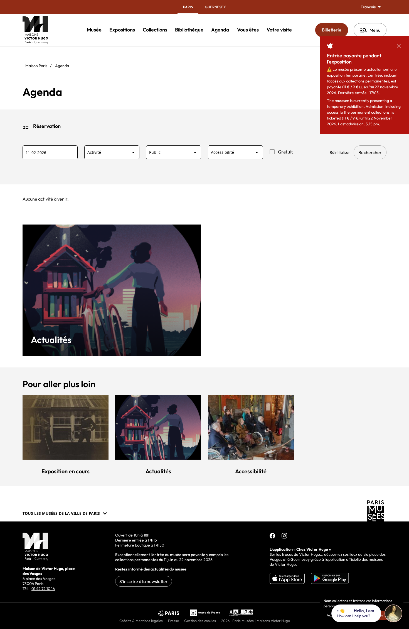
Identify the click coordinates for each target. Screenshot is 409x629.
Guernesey (215, 7)
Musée (94, 29)
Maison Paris (36, 65)
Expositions (122, 29)
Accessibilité (251, 471)
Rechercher (370, 152)
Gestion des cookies (200, 620)
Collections (155, 29)
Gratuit (285, 152)
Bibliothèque (189, 29)
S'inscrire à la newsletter (143, 581)
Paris (188, 7)
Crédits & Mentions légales (141, 620)
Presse (173, 620)
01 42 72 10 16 (43, 588)
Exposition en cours (65, 471)
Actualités (51, 339)
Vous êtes (248, 29)
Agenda (220, 29)
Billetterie (335, 30)
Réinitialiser (340, 152)
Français (368, 6)
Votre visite (279, 29)
